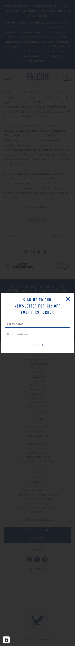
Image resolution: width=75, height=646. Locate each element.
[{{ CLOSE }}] (68, 299)
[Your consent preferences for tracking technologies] (6, 639)
